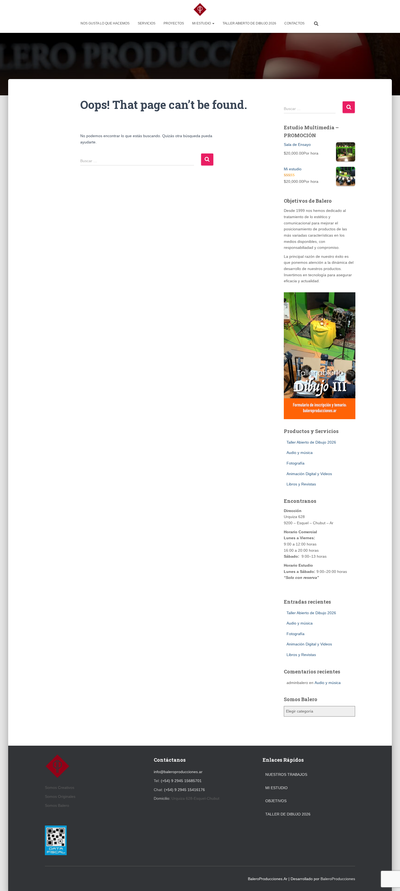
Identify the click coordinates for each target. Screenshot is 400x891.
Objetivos (276, 801)
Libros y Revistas (301, 484)
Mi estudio (202, 23)
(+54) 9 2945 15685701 (181, 781)
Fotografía (295, 463)
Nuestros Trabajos (286, 774)
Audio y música (300, 452)
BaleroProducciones (338, 879)
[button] (213, 23)
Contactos (294, 23)
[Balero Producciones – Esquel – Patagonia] (200, 9)
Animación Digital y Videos (309, 474)
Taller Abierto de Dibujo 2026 (249, 23)
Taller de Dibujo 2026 (287, 814)
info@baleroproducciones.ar (178, 772)
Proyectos (174, 23)
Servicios (146, 23)
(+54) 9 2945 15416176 (184, 790)
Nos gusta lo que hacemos (105, 23)
